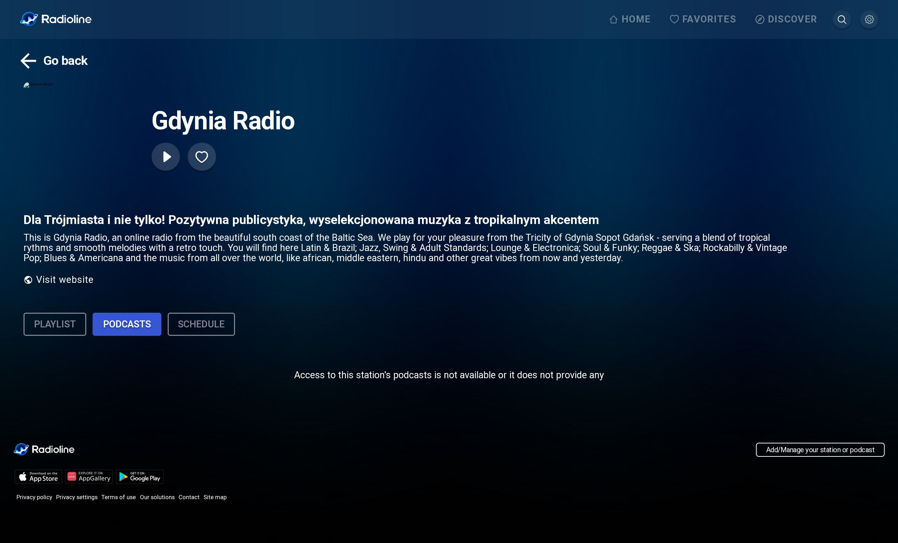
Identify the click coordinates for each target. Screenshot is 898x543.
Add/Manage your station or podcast (820, 450)
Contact (189, 497)
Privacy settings (77, 497)
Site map (215, 497)
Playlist (55, 324)
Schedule (201, 324)
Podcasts (127, 324)
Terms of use (118, 497)
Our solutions (157, 497)
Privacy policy (34, 497)
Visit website (65, 279)
